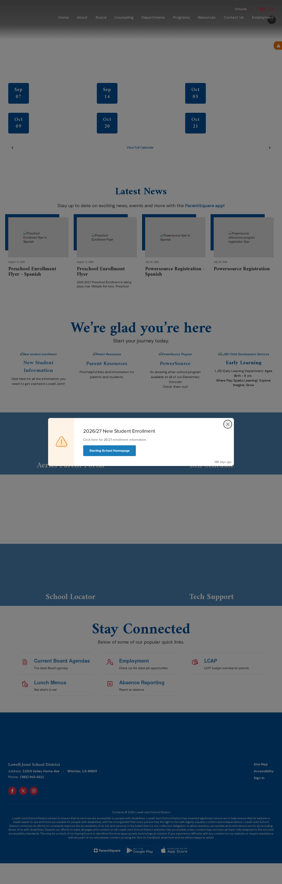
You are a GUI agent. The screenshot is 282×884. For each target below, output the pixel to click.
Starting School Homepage (109, 450)
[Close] (228, 424)
